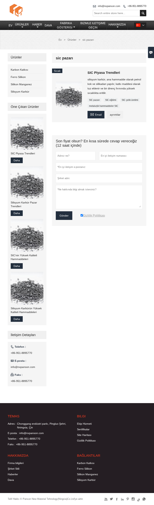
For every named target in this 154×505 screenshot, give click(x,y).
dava (48, 25)
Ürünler (22, 24)
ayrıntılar (115, 114)
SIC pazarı (94, 100)
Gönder (64, 215)
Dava (11, 479)
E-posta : (13, 433)
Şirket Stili (13, 468)
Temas (13, 416)
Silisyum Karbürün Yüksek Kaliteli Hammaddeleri (26, 310)
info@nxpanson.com (109, 6)
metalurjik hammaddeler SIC (103, 106)
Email (96, 114)
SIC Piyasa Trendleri (23, 153)
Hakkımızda (117, 24)
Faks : (11, 444)
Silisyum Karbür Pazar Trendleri (24, 204)
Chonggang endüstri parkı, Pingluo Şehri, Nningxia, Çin (41, 425)
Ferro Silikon (18, 76)
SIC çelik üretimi (130, 100)
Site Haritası (84, 434)
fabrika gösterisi (64, 25)
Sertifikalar (83, 429)
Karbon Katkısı (19, 69)
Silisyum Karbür (20, 91)
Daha (17, 160)
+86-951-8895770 (137, 6)
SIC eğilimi (110, 100)
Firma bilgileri (16, 463)
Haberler (13, 474)
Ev (10, 25)
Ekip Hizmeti (84, 423)
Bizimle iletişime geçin (93, 25)
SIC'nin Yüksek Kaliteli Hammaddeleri (24, 257)
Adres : (12, 423)
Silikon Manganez (21, 84)
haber (37, 24)
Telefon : (13, 438)
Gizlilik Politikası (86, 440)
